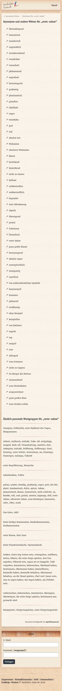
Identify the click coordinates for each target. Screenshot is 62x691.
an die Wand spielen (23, 576)
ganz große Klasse (18, 246)
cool (18, 495)
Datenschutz (46, 679)
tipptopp (41, 495)
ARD (16, 512)
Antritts (41, 445)
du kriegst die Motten (20, 374)
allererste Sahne (19, 499)
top (10, 337)
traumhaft (14, 65)
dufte (26, 488)
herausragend (16, 253)
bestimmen (9, 569)
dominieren (19, 565)
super (12, 113)
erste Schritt (19, 452)
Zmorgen (7, 428)
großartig (13, 89)
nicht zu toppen (17, 367)
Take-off (35, 441)
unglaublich (15, 47)
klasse (12, 156)
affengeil (13, 355)
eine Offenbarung (17, 204)
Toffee (21, 475)
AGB (36, 679)
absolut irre (14, 138)
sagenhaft (14, 77)
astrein (32, 495)
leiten (6, 558)
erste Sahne (15, 240)
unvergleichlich (17, 265)
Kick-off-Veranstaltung (24, 445)
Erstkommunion (11, 525)
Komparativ (9, 610)
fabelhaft (13, 107)
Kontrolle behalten (29, 572)
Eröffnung (28, 448)
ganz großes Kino (17, 398)
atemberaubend (17, 53)
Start (49, 448)
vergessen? (20, 650)
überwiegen (9, 596)
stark (18, 502)
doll (49, 495)
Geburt (6, 441)
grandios (13, 101)
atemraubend (15, 380)
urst (11, 349)
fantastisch (14, 35)
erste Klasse (9, 535)
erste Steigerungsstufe (46, 610)
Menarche (29, 465)
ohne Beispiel (16, 313)
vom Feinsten (16, 361)
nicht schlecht (44, 492)
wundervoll (14, 41)
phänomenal (15, 71)
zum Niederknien (17, 386)
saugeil (12, 343)
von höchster (15, 325)
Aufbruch (15, 441)
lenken (6, 554)
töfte (11, 502)
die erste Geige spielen (30, 558)
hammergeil (15, 289)
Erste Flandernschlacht (14, 545)
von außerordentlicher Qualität (24, 283)
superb (12, 331)
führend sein (19, 561)
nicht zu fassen (16, 174)
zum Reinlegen (35, 499)
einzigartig (14, 271)
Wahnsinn (14, 144)
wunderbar (14, 59)
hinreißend (14, 168)
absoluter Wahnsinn (19, 150)
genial (12, 222)
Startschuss (32, 452)
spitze (34, 488)
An (40, 452)
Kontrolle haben (11, 572)
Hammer (13, 295)
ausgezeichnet (16, 392)
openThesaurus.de (52, 622)
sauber (14, 484)
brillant (12, 180)
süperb (12, 210)
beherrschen (33, 565)
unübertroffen (16, 186)
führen (13, 558)
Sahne (41, 488)
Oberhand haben (48, 565)
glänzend (13, 301)
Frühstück (19, 428)
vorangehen (40, 554)
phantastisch (15, 95)
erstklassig (14, 307)
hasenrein (50, 499)
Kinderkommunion (39, 522)
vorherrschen (9, 593)
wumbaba (14, 119)
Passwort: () (14, 650)
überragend (14, 216)
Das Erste (8, 512)
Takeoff (28, 455)
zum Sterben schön (18, 404)
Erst (49, 445)
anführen (52, 554)
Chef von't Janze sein (45, 576)
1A (54, 492)
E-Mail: (7, 640)
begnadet (13, 198)
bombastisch (16, 488)
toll (10, 132)
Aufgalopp (46, 441)
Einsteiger (8, 455)
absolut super (15, 259)
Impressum (7, 679)
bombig (22, 484)
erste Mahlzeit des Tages (37, 428)
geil (11, 125)
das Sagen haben (33, 579)
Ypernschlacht (35, 545)
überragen (49, 593)
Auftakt (25, 441)
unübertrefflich (16, 192)
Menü (54, 5)
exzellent (13, 277)
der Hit (53, 484)
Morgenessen (10, 431)
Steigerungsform (24, 610)
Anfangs (19, 455)
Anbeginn (8, 448)
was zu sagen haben (13, 579)
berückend (14, 162)
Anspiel (7, 445)
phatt (6, 488)
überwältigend (16, 29)
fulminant (14, 228)
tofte (5, 502)
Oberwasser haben (25, 569)
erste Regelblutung (12, 465)
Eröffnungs (40, 448)
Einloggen (9, 662)
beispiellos (14, 319)
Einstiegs (48, 452)
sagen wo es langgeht (38, 561)
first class (21, 535)
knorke (6, 495)
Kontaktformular (23, 679)
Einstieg (7, 452)
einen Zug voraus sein (22, 554)
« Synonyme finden (11, 16)
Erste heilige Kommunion (16, 522)
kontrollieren (41, 569)
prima (6, 484)
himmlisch (14, 234)
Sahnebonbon (9, 475)
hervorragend (15, 83)
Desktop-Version (9, 682)
